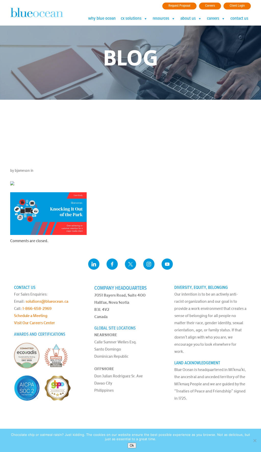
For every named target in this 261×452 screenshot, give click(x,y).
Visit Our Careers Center (34, 322)
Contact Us (239, 18)
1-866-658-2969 (36, 308)
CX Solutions (131, 18)
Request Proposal (179, 6)
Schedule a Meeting (30, 315)
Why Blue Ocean (102, 18)
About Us (188, 18)
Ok (132, 445)
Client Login (237, 6)
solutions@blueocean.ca (46, 301)
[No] (254, 440)
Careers (210, 6)
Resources (161, 18)
